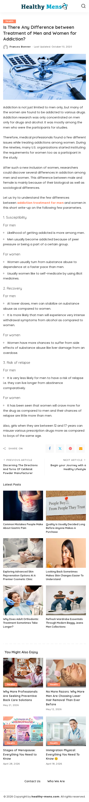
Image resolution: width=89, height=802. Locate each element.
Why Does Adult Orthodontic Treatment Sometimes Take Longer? (20, 623)
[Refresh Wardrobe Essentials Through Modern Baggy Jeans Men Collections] (66, 600)
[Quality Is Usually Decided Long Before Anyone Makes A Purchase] (66, 505)
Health (9, 21)
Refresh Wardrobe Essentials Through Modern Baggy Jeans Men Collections (64, 623)
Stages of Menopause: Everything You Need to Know (20, 754)
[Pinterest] (70, 448)
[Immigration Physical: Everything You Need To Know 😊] (66, 731)
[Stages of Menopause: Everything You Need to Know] (23, 731)
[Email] (81, 448)
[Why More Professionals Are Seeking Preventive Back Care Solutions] (23, 673)
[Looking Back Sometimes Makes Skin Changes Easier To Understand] (66, 553)
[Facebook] (50, 448)
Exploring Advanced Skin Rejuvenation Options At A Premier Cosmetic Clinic (19, 575)
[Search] (83, 6)
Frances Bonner (20, 46)
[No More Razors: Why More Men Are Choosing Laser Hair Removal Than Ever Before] (66, 673)
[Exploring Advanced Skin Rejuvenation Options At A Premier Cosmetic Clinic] (23, 553)
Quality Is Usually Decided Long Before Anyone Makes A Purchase (65, 528)
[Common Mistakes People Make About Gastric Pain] (23, 505)
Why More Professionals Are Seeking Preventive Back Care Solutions (20, 696)
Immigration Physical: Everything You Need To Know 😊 (62, 754)
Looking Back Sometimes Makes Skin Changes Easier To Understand (65, 575)
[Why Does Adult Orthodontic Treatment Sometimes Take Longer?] (23, 600)
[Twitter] (60, 448)
